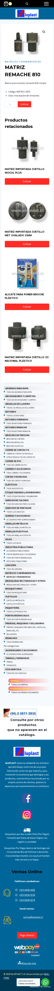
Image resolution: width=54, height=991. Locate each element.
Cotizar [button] (27, 181)
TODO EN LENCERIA (14, 569)
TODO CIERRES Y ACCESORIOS (18, 473)
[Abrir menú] (46, 3)
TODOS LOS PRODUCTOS (16, 611)
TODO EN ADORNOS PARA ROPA (19, 392)
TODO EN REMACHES (14, 642)
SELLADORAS (11, 634)
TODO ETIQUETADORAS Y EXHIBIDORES (22, 496)
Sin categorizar (11, 645)
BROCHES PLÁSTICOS (14, 446)
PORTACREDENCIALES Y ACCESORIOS (21, 554)
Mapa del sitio (28, 963)
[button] (43, 31)
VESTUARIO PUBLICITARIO (16, 561)
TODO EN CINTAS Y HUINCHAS (18, 480)
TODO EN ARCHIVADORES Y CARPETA (21, 400)
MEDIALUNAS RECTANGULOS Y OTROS (21, 584)
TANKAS (9, 662)
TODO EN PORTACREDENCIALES (19, 558)
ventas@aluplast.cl (33, 917)
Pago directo (27, 935)
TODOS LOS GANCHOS (15, 512)
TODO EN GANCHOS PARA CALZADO (20, 504)
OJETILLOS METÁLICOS (15, 600)
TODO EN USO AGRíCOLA (16, 673)
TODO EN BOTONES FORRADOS (19, 423)
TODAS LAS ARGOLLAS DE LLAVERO (20, 407)
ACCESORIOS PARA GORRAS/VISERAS (20, 519)
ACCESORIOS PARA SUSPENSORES (19, 654)
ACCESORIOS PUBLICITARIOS (17, 551)
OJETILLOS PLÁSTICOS (15, 604)
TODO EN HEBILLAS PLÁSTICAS (18, 535)
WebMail (34, 986)
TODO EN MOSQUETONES (16, 592)
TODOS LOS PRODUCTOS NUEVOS (25, 692)
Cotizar (24, 104)
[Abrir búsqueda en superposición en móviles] (27, 3)
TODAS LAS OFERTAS (19, 684)
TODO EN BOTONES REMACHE (18, 431)
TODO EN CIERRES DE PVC (16, 465)
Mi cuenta (45, 986)
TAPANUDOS (11, 665)
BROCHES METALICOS (15, 442)
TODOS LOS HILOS (13, 543)
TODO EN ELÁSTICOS (14, 488)
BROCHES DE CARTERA (15, 439)
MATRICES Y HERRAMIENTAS (23, 61)
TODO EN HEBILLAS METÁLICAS (18, 527)
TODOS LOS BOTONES (15, 415)
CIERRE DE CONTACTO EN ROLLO (19, 453)
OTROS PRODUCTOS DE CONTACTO (20, 457)
